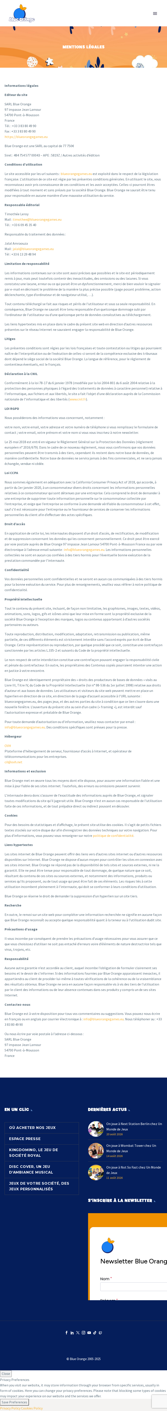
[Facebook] (66, 1332)
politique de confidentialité (113, 835)
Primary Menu (155, 13)
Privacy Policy (10, 1408)
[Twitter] (78, 1332)
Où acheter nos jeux (32, 1128)
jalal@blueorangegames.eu (33, 249)
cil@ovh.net (13, 762)
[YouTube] (89, 1332)
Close (6, 1373)
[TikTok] (95, 1332)
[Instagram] (83, 1332)
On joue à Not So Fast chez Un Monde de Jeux (133, 1170)
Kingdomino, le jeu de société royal (33, 1153)
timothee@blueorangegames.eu (37, 219)
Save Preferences (14, 1402)
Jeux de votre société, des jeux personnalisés (39, 1186)
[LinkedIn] (72, 1332)
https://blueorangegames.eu (26, 137)
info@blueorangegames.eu (84, 549)
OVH (8, 745)
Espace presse (24, 1139)
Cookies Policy (32, 1408)
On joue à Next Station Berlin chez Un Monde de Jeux (134, 1126)
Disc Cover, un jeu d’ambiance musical (31, 1169)
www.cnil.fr (78, 399)
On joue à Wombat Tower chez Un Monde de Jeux (131, 1148)
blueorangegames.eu (76, 174)
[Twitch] (100, 1332)
